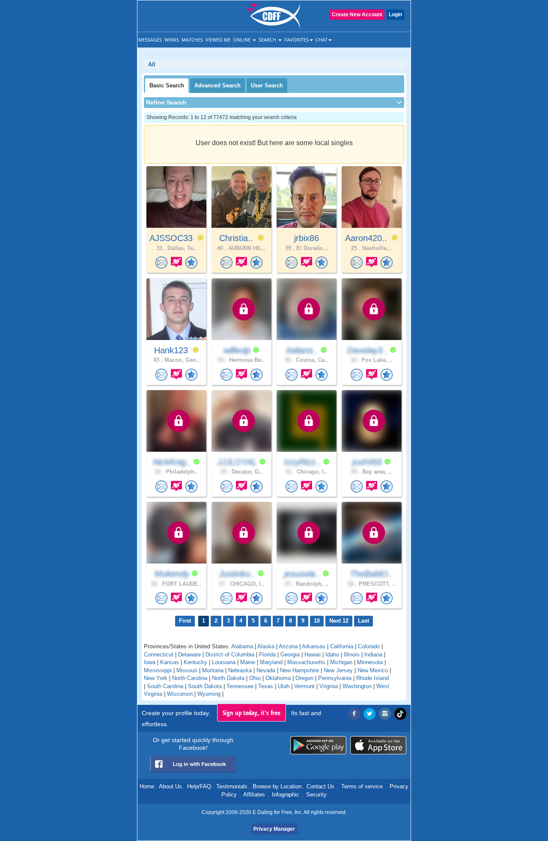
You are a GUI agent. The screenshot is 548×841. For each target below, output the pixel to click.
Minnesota (370, 662)
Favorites (296, 39)
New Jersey (338, 670)
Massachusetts (306, 662)
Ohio (255, 678)
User (267, 85)
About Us (170, 786)
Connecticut (158, 654)
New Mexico (372, 670)
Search (268, 39)
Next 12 (338, 620)
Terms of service (362, 786)
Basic (166, 85)
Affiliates (254, 794)
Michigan (341, 662)
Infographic (285, 794)
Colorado (369, 646)
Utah (283, 686)
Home (147, 786)
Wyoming (208, 694)
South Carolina (165, 686)
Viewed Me (218, 39)
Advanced (217, 85)
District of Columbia (230, 654)
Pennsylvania (334, 678)
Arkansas (313, 646)
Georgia (290, 654)
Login (395, 15)
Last (363, 620)
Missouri (186, 670)
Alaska (265, 646)
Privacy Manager (274, 829)
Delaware (189, 654)
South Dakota (205, 686)
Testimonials (231, 786)
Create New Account (357, 15)
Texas (265, 686)
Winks (171, 39)
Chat (322, 39)
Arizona (288, 646)
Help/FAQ (199, 786)
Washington (357, 686)
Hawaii (312, 654)
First (185, 620)
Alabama (242, 646)
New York (155, 678)
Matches (192, 39)
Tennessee (239, 686)
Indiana (373, 654)
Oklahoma (278, 678)
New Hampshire (299, 670)
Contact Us (320, 786)
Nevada (265, 670)
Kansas (169, 662)
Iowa (149, 662)
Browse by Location (277, 786)
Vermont (304, 686)
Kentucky (195, 662)
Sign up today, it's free (251, 712)
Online (242, 39)
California (341, 646)
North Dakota (228, 678)
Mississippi (158, 670)
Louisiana (223, 662)
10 (317, 620)
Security (316, 794)
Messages (150, 39)
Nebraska (240, 670)
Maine (247, 662)
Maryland (271, 662)
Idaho (332, 654)
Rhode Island (372, 678)
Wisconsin (180, 694)
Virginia (328, 686)
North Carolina (189, 678)
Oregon (304, 678)
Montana (212, 670)
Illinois (352, 654)
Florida (267, 654)
